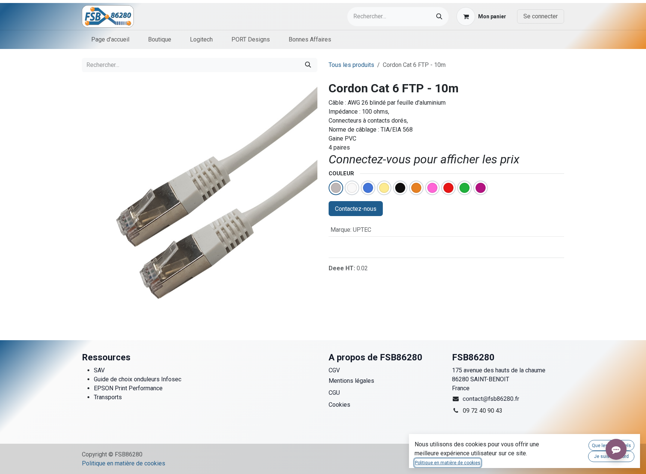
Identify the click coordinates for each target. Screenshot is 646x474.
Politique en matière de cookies (123, 463)
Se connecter (540, 16)
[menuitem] (110, 39)
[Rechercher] (439, 16)
